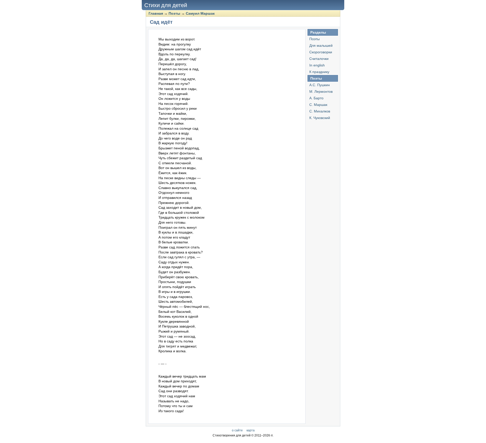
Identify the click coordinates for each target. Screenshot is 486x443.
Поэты (174, 13)
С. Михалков (319, 111)
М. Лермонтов (321, 91)
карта (251, 430)
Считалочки (319, 59)
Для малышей (321, 45)
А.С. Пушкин (319, 85)
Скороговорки (320, 52)
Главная (156, 13)
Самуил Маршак (200, 13)
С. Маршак (318, 105)
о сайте (237, 430)
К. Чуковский (319, 118)
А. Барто (316, 98)
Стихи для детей (165, 5)
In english (317, 65)
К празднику (319, 72)
